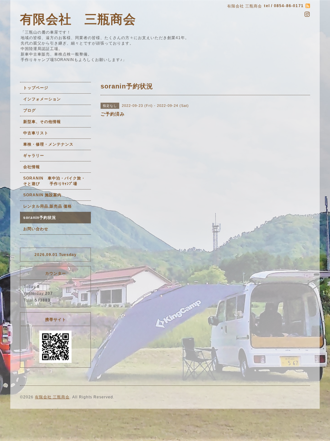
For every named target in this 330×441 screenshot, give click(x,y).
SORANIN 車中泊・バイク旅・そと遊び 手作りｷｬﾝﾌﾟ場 (54, 181)
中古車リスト (35, 133)
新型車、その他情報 (42, 121)
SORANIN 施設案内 (42, 195)
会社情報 (31, 167)
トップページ (35, 88)
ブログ (29, 110)
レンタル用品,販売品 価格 (47, 206)
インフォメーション (42, 99)
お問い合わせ (35, 229)
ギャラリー (33, 155)
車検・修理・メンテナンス (48, 144)
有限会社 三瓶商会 (78, 19)
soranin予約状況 (39, 217)
